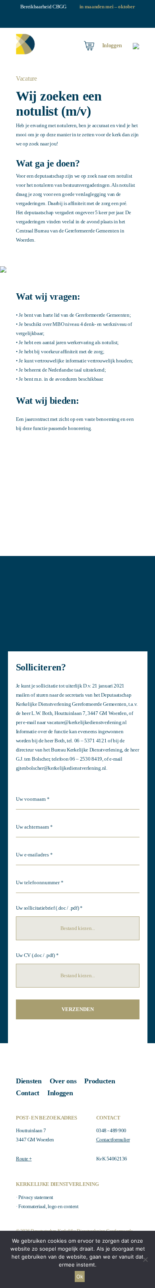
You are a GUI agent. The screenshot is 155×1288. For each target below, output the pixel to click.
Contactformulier (113, 1140)
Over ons (63, 1081)
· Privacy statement (34, 1197)
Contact (27, 1093)
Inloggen (60, 1093)
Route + (24, 1159)
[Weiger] (145, 1259)
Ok (79, 1276)
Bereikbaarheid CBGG (43, 7)
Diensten (29, 1081)
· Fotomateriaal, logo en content (47, 1206)
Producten (99, 1081)
